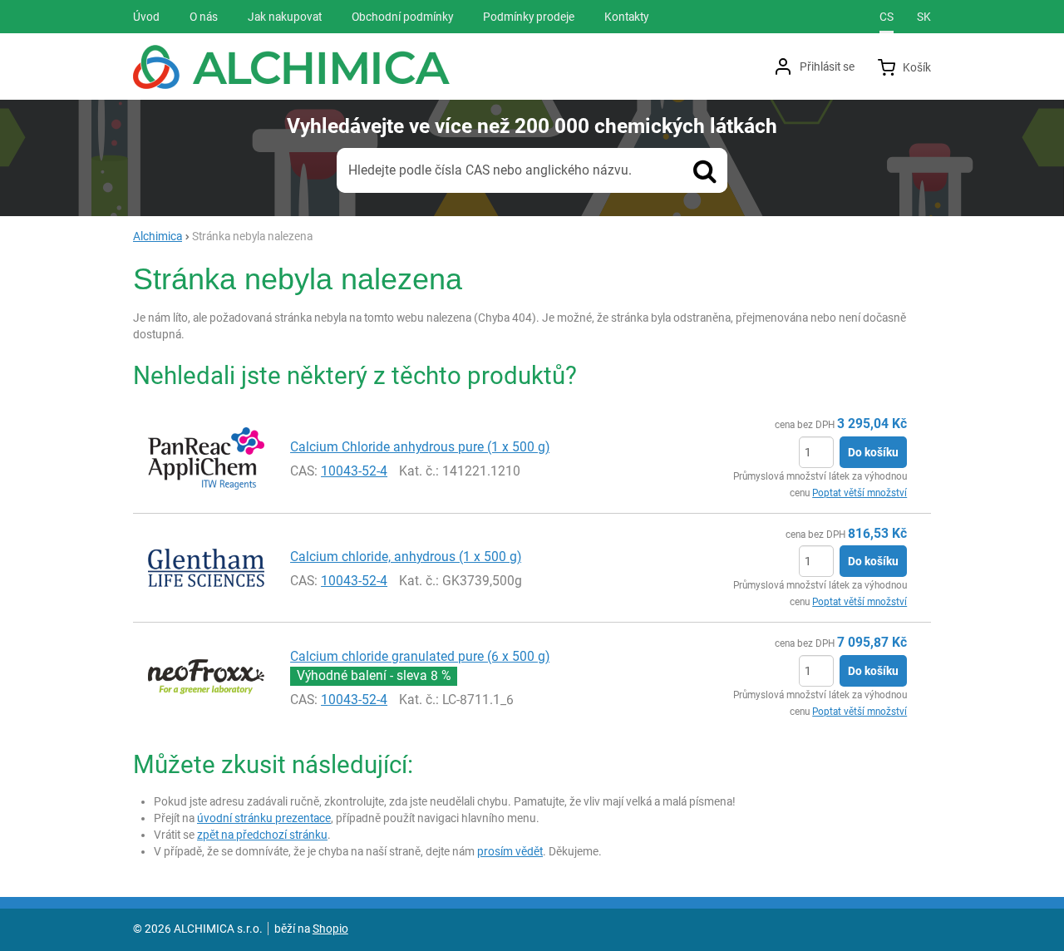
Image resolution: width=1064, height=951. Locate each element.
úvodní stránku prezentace (264, 818)
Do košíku (873, 452)
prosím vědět (510, 851)
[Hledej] (704, 170)
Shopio (330, 928)
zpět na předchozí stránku (262, 834)
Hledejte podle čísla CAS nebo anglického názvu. (490, 170)
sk (924, 16)
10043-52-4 (354, 471)
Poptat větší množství (859, 493)
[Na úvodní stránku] (291, 67)
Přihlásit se (827, 66)
